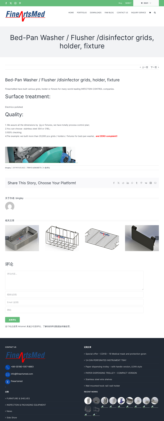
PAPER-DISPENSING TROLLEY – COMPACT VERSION (111, 373)
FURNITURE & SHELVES (18, 398)
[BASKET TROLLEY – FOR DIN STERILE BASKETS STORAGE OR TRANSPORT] (146, 401)
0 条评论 (46, 168)
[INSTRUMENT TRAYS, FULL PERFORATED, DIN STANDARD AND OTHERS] (146, 409)
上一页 (145, 67)
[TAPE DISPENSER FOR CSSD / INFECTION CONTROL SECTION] (121, 401)
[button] (155, 12)
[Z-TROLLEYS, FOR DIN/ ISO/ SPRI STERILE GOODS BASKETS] (113, 401)
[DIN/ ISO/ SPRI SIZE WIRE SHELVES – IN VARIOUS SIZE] (129, 409)
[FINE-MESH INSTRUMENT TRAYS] (154, 409)
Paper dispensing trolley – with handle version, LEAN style (114, 366)
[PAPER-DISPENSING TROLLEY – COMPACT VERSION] (88, 409)
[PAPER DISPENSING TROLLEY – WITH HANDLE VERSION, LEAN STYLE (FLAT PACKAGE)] (96, 409)
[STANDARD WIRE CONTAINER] (138, 409)
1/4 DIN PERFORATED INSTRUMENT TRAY (106, 360)
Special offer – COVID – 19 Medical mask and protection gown (116, 354)
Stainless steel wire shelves (99, 379)
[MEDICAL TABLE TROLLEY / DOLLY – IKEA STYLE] (121, 409)
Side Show (12, 417)
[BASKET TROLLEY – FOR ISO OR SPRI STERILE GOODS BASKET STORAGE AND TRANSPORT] (113, 409)
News (9, 411)
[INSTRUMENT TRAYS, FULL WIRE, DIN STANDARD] (96, 417)
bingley (8, 168)
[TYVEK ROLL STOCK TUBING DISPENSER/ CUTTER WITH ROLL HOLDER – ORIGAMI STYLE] (129, 401)
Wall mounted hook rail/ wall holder (103, 385)
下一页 (154, 67)
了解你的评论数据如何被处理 (56, 326)
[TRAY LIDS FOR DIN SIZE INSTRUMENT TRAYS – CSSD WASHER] (96, 401)
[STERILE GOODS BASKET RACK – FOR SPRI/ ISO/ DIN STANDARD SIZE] (104, 409)
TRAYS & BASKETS (34, 168)
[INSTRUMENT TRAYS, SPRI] (88, 417)
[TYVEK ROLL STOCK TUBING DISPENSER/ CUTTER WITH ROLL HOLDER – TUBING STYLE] (154, 401)
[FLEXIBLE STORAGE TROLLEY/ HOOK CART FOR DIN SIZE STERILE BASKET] (138, 401)
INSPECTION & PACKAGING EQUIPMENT (26, 405)
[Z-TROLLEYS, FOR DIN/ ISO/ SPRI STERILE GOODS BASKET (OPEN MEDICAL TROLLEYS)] (104, 401)
